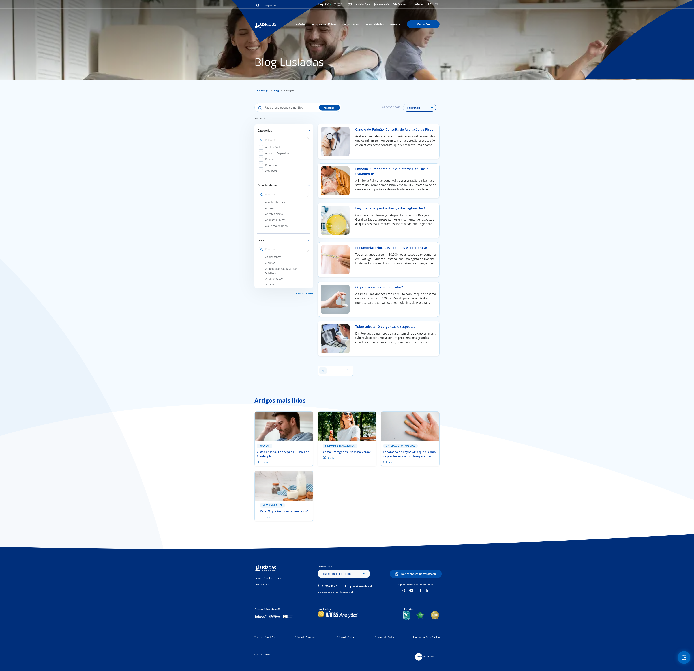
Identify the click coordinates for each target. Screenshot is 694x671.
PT (429, 4)
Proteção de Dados (384, 637)
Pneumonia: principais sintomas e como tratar (391, 247)
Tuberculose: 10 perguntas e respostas (385, 326)
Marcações (423, 24)
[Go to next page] (348, 370)
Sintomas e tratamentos (340, 445)
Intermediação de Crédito (426, 637)
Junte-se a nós (381, 4)
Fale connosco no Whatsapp (418, 574)
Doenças (264, 445)
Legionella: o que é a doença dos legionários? (390, 208)
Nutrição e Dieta (272, 505)
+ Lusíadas (417, 4)
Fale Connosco (400, 4)
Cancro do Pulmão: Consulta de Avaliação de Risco (394, 129)
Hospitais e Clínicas (324, 24)
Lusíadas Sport (363, 4)
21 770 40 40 (329, 586)
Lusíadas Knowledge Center (268, 577)
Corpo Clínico (350, 24)
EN (436, 4)
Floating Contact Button (684, 657)
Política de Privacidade (305, 637)
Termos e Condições (264, 637)
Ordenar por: (391, 107)
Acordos (395, 24)
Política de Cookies (345, 637)
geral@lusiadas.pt (361, 586)
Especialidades (375, 24)
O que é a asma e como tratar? (379, 287)
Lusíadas (300, 24)
